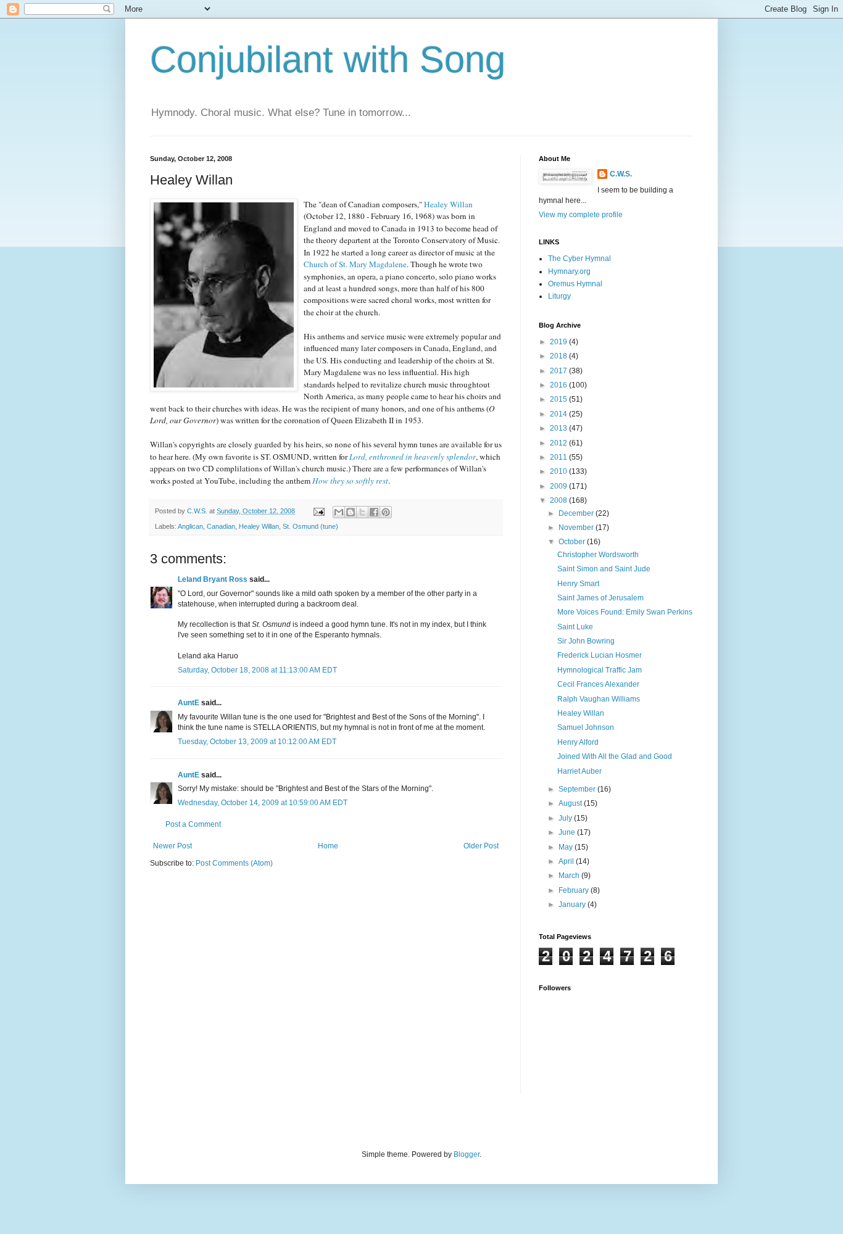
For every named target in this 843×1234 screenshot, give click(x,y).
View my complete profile (581, 214)
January (573, 904)
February (575, 890)
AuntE (188, 702)
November (577, 527)
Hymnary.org (569, 271)
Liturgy (559, 296)
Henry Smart (578, 583)
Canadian (221, 526)
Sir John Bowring (586, 641)
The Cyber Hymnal (579, 258)
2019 (559, 341)
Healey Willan (259, 526)
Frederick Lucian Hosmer (599, 655)
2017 (559, 370)
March (570, 875)
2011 (559, 457)
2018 (559, 356)
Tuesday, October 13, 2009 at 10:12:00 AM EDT (257, 741)
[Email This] (339, 512)
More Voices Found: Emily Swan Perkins (624, 612)
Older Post (481, 846)
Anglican (190, 526)
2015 (559, 399)
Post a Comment (193, 824)
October (573, 541)
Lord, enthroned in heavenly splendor (412, 456)
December (577, 513)
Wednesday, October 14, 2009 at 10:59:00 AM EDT (262, 802)
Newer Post (172, 846)
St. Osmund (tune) (310, 526)
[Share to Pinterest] (386, 512)
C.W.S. (621, 174)
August (571, 803)
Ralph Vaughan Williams (598, 699)
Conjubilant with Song (327, 59)
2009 (559, 486)
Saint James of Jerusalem (600, 598)
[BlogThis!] (350, 512)
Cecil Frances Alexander (598, 684)
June (568, 832)
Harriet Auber (579, 771)
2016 (559, 385)
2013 (559, 428)
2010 (559, 471)
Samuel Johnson (585, 727)
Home (328, 846)
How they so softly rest (350, 480)
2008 (559, 500)
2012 (559, 443)
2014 (559, 414)
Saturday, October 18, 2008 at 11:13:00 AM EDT (257, 670)
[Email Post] (318, 511)
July (566, 818)
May (567, 847)
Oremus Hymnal (575, 284)
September (578, 789)
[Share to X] (362, 512)
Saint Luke (575, 627)
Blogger (467, 1154)
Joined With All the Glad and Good (614, 756)
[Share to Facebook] (374, 512)
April (567, 861)
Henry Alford (578, 742)
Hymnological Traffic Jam (599, 670)
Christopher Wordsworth (598, 554)
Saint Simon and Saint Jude (603, 569)
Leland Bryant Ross (212, 579)
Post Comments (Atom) (234, 863)
